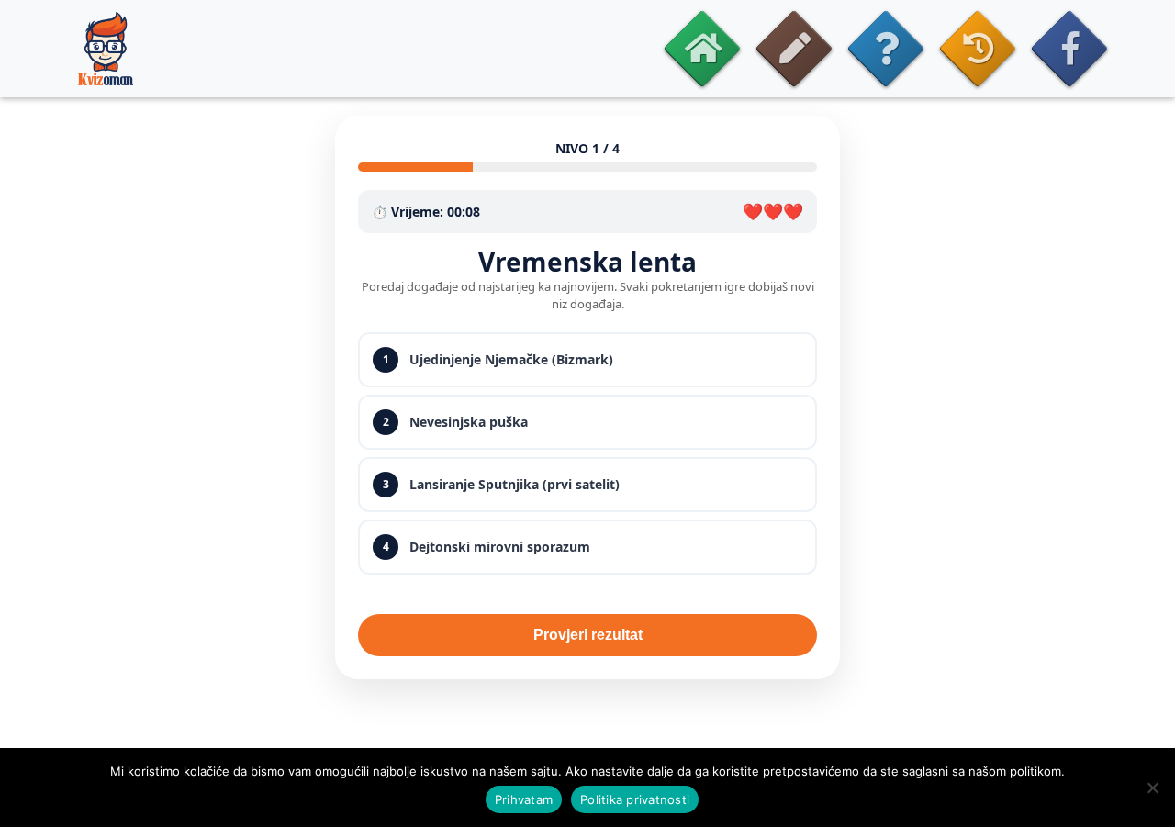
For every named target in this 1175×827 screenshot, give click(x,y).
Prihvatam (524, 799)
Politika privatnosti (634, 799)
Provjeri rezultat (588, 635)
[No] (1152, 787)
